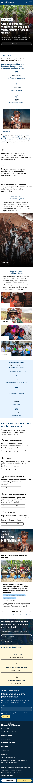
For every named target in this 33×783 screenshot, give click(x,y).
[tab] (13, 611)
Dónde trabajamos (8, 743)
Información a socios (7, 767)
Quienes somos (7, 735)
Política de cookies (7, 772)
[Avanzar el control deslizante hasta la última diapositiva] (1, 49)
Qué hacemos (6, 739)
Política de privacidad (15, 770)
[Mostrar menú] (30, 2)
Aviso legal (4, 770)
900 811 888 (4, 763)
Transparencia (18, 772)
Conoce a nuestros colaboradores (13, 506)
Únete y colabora (8, 547)
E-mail (3, 705)
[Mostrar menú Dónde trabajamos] (31, 743)
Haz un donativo (9, 636)
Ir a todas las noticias (20, 615)
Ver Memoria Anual (16, 371)
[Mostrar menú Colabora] (31, 746)
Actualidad (5, 750)
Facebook (1, 731)
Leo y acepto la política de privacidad (15, 713)
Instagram (8, 731)
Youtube (12, 731)
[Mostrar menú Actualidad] (31, 750)
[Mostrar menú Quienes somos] (31, 735)
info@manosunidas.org (8, 757)
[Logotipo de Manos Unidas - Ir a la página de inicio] (7, 2)
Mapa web (27, 767)
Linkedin (15, 731)
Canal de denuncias (7, 775)
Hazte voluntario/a (16, 683)
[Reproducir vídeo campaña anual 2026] (16, 119)
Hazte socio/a (8, 641)
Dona (24, 780)
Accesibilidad (19, 767)
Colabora (4, 746)
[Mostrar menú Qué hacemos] (31, 739)
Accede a (13, 452)
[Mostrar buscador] (26, 2)
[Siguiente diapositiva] (32, 49)
